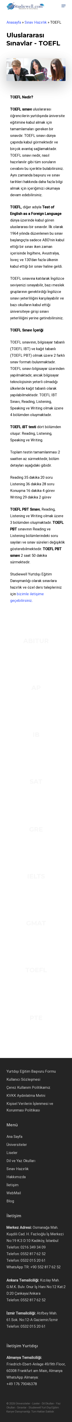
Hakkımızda (16, 1177)
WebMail (13, 1193)
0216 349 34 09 (33, 1247)
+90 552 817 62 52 (45, 1267)
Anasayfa (13, 22)
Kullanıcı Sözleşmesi (23, 1079)
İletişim (12, 1185)
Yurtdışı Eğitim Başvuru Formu (31, 1071)
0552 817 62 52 (33, 1254)
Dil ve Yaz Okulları (20, 1161)
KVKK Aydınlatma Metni (25, 1095)
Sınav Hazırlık (36, 22)
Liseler (12, 1152)
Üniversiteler (16, 1144)
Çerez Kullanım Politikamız (28, 1087)
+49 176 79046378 (21, 1384)
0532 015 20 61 (33, 1260)
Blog (10, 1201)
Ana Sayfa (14, 1136)
